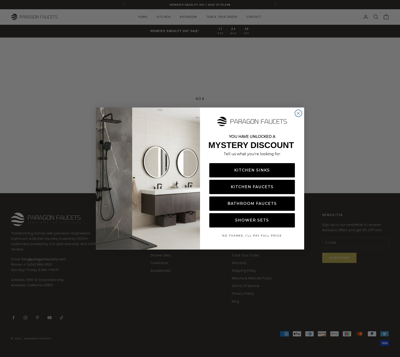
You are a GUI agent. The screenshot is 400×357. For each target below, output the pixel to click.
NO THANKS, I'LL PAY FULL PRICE (252, 235)
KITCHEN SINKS (252, 170)
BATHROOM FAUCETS (252, 203)
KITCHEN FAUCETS (252, 187)
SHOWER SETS (252, 220)
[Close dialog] (298, 113)
